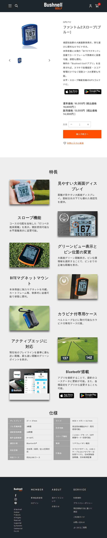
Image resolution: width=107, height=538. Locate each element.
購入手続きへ (82, 134)
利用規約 (77, 497)
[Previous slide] (10, 60)
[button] (19, 60)
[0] (97, 6)
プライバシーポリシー (83, 503)
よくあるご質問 (80, 527)
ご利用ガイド (79, 517)
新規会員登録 (36, 497)
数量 (65, 124)
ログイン (35, 503)
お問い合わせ (79, 522)
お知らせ (55, 506)
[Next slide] (49, 60)
